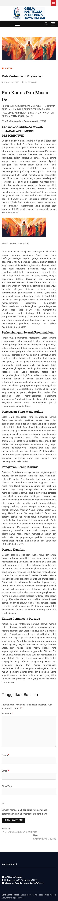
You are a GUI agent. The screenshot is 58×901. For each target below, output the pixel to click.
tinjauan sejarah (35, 289)
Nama (5, 755)
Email (5, 770)
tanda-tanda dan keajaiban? (26, 192)
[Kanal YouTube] (53, 3)
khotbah (9, 68)
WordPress (49, 895)
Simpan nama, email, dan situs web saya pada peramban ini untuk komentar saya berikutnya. (24, 812)
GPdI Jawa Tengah (10, 895)
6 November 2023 (11, 82)
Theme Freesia (37, 895)
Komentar (7, 713)
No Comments (31, 82)
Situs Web (7, 786)
